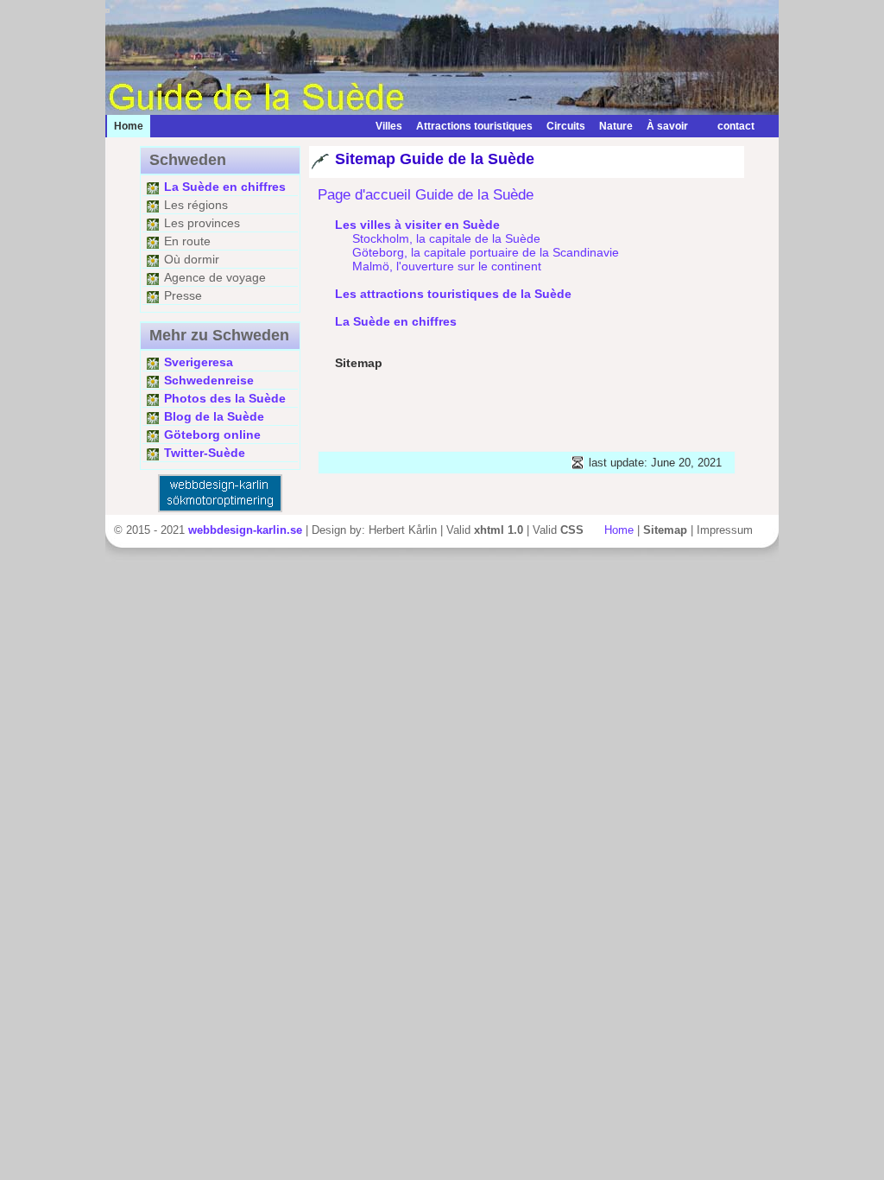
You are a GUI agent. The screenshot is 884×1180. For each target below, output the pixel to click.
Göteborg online (212, 434)
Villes (389, 126)
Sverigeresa (198, 362)
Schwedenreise (209, 380)
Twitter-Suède (204, 453)
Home (619, 529)
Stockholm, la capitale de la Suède (446, 238)
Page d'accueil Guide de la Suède (426, 195)
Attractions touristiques (474, 126)
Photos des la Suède (225, 398)
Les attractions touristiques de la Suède (453, 294)
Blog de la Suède (214, 416)
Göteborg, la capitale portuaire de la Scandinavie (485, 252)
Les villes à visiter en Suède (417, 225)
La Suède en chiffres (225, 186)
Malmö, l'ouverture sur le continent (446, 266)
